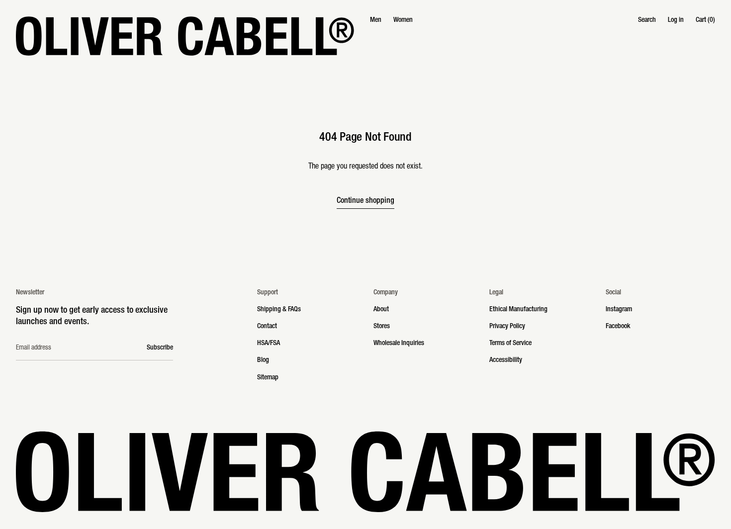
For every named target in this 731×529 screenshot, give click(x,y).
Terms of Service (510, 343)
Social (613, 292)
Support (267, 292)
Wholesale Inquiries (398, 343)
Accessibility (505, 360)
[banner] (365, 36)
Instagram (619, 309)
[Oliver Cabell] (185, 36)
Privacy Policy (507, 326)
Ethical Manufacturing (518, 309)
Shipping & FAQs (279, 309)
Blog (263, 360)
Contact (267, 326)
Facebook (618, 326)
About (381, 309)
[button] (647, 20)
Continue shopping (365, 201)
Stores (381, 326)
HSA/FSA (268, 343)
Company (385, 292)
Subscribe (160, 348)
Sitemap (267, 377)
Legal (496, 292)
